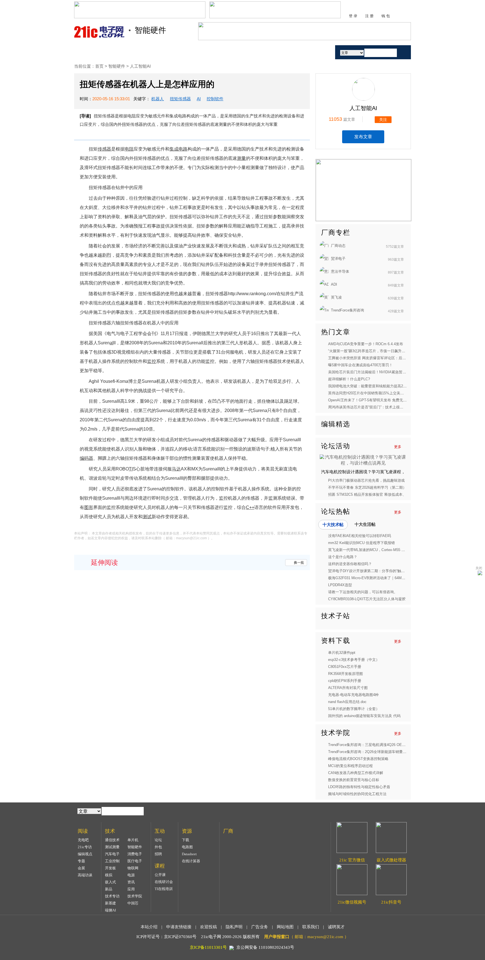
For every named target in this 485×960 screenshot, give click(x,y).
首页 (94, 52)
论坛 (158, 840)
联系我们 (310, 927)
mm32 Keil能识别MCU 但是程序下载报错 (361, 543)
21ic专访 (85, 847)
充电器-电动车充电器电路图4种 (353, 695)
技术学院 (134, 896)
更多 (397, 447)
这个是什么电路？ (342, 557)
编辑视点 (85, 854)
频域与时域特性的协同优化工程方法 (357, 794)
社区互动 (191, 52)
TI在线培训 (164, 889)
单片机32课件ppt (341, 652)
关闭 (478, 568)
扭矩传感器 (180, 98)
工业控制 (112, 861)
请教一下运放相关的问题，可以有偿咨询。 (362, 592)
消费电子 (134, 854)
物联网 (132, 868)
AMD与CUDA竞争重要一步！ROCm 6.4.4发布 (365, 344)
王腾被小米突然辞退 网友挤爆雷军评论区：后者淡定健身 (374, 358)
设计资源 (256, 52)
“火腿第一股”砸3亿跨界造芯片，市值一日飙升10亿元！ (372, 351)
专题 (81, 861)
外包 (158, 847)
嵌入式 (110, 882)
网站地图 (285, 927)
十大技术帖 (333, 524)
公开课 (160, 875)
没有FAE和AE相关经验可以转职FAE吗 (359, 536)
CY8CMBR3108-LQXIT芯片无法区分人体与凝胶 (367, 599)
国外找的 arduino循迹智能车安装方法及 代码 (364, 716)
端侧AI (110, 910)
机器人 (157, 98)
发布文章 (363, 136)
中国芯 (132, 903)
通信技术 (112, 840)
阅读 (159, 52)
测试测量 (112, 847)
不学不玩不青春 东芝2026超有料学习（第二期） (367, 487)
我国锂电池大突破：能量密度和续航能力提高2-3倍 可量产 (375, 386)
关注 (383, 119)
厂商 (288, 52)
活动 (315, 52)
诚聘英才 (336, 927)
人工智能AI (140, 66)
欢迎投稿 (208, 927)
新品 (108, 889)
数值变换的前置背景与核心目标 (353, 780)
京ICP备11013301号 (208, 947)
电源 (131, 875)
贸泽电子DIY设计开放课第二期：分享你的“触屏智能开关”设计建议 (381, 571)
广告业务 (259, 927)
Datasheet (189, 854)
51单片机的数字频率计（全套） (353, 709)
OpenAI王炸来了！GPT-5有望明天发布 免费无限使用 (371, 400)
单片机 (132, 840)
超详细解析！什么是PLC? (349, 379)
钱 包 (385, 16)
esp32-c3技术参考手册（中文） (353, 660)
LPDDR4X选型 (340, 585)
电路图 (187, 847)
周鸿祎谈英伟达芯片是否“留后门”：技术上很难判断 (369, 407)
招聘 (158, 854)
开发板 (110, 868)
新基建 (110, 903)
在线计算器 (191, 861)
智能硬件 (117, 66)
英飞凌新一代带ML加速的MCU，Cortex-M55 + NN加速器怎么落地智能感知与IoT (393, 550)
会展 (81, 868)
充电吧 (83, 840)
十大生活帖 (365, 524)
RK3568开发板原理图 (345, 674)
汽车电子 (112, 854)
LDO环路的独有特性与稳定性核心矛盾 (359, 787)
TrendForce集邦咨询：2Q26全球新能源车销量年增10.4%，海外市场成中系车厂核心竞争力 (401, 752)
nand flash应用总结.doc (347, 702)
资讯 (131, 882)
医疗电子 (134, 861)
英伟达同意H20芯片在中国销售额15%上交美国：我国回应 (375, 393)
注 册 (369, 16)
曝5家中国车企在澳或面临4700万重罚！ (360, 365)
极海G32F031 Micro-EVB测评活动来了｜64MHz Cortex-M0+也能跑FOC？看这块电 (395, 578)
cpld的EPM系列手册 (344, 681)
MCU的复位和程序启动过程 (350, 766)
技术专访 (112, 896)
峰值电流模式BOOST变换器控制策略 (358, 759)
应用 (131, 889)
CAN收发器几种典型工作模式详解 (355, 773)
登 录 (353, 16)
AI (199, 98)
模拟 (108, 875)
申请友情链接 (178, 927)
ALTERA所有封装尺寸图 (348, 688)
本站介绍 (149, 927)
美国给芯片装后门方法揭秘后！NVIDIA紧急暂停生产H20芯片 (377, 372)
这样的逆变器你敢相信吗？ (350, 564)
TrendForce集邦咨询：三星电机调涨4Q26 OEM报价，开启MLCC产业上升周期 (391, 745)
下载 (185, 840)
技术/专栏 (126, 52)
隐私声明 (234, 927)
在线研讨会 (164, 882)
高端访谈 (85, 875)
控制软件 (215, 98)
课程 (223, 52)
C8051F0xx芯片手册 (344, 667)
